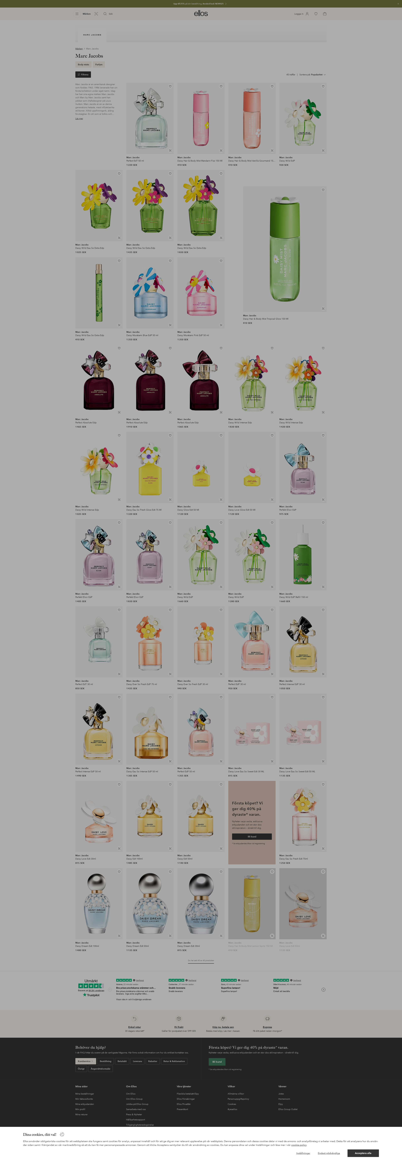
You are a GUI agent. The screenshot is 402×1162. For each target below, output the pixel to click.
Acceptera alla (363, 1153)
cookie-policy (299, 1144)
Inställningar (303, 1153)
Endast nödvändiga (329, 1153)
